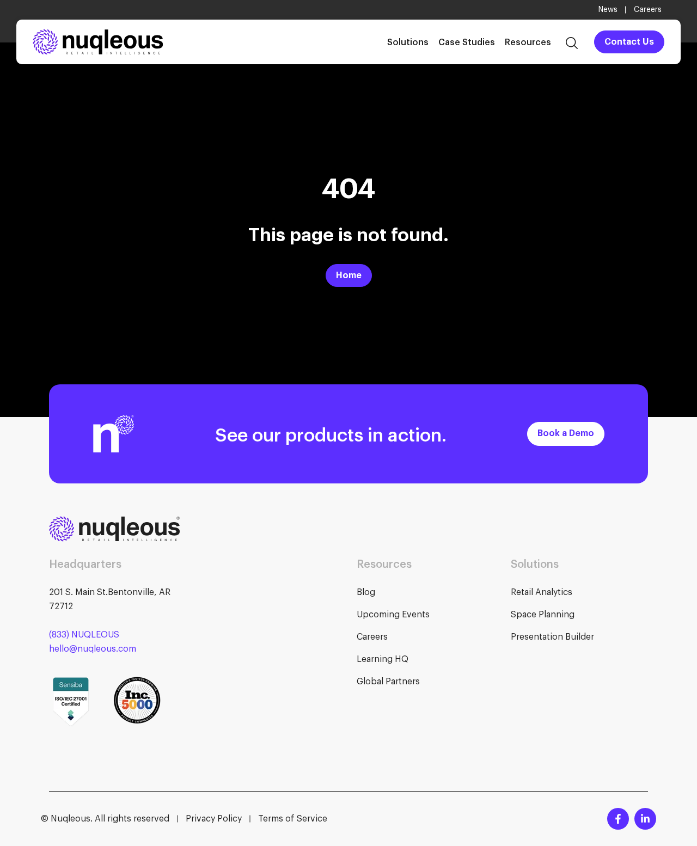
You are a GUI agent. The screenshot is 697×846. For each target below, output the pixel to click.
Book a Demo (565, 433)
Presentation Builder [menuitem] (552, 637)
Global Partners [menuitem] (388, 681)
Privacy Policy (214, 818)
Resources (528, 41)
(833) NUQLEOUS (84, 634)
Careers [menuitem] (648, 10)
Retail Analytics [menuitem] (541, 592)
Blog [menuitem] (366, 592)
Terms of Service (292, 818)
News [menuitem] (607, 10)
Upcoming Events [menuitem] (393, 614)
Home (349, 275)
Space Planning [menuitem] (542, 614)
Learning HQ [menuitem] (382, 659)
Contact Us (629, 42)
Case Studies (466, 41)
